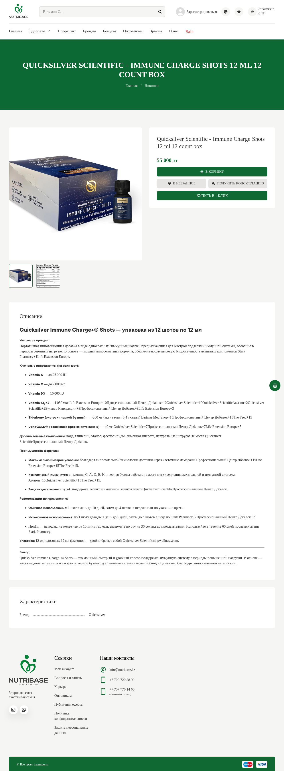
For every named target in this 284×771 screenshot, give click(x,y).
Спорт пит (67, 31)
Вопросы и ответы (68, 678)
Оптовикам (132, 31)
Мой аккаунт (64, 669)
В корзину (214, 171)
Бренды (89, 31)
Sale (189, 31)
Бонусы (109, 31)
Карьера (60, 687)
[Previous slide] (16, 194)
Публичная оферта (68, 704)
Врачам (155, 31)
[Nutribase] (18, 11)
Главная (15, 31)
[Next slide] (135, 194)
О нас (174, 31)
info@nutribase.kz (122, 669)
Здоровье (37, 31)
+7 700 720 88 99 (121, 680)
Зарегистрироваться (202, 12)
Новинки (152, 86)
